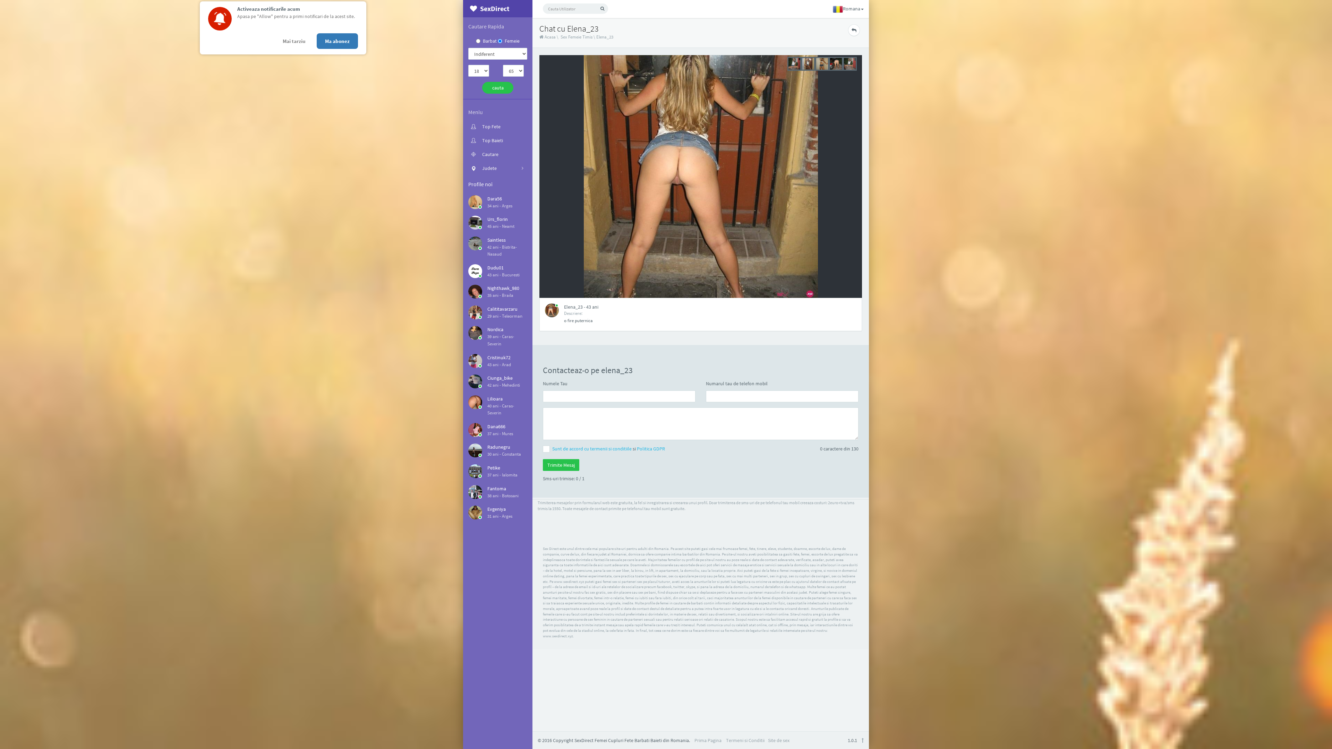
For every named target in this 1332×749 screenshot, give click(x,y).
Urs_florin (497, 219)
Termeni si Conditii (745, 740)
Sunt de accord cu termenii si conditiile (592, 449)
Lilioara (495, 399)
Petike (493, 468)
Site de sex (778, 740)
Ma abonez (337, 41)
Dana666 (496, 426)
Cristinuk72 (499, 357)
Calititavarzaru (502, 309)
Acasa (550, 37)
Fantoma (496, 488)
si (608, 449)
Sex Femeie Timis (576, 37)
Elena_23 (604, 37)
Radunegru (498, 447)
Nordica (495, 329)
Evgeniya (496, 509)
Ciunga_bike (500, 378)
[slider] (822, 63)
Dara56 (494, 199)
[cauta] (602, 8)
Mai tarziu (294, 41)
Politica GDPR (651, 449)
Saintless (496, 240)
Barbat (490, 41)
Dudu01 (495, 268)
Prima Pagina (708, 740)
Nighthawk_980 (503, 288)
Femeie (512, 41)
